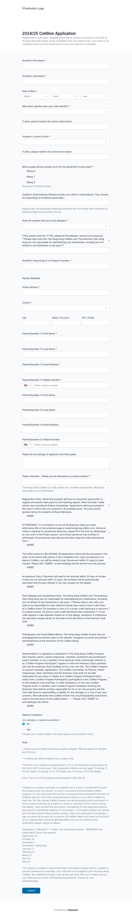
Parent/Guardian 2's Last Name (38, 409)
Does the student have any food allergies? (44, 220)
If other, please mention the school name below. (47, 121)
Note (24, 742)
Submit (31, 890)
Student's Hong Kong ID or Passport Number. (46, 260)
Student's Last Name (33, 76)
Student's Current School (35, 136)
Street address (30, 287)
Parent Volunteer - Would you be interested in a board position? (55, 476)
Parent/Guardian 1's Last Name (38, 349)
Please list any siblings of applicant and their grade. (49, 454)
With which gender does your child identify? (45, 106)
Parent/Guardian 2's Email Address (40, 424)
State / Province (60, 317)
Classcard (72, 909)
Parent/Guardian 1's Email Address (40, 364)
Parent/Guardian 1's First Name (38, 333)
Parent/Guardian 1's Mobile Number (41, 379)
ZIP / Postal (88, 317)
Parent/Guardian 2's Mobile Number (41, 439)
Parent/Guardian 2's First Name (38, 395)
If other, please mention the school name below (47, 151)
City (24, 317)
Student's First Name (33, 60)
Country (26, 302)
